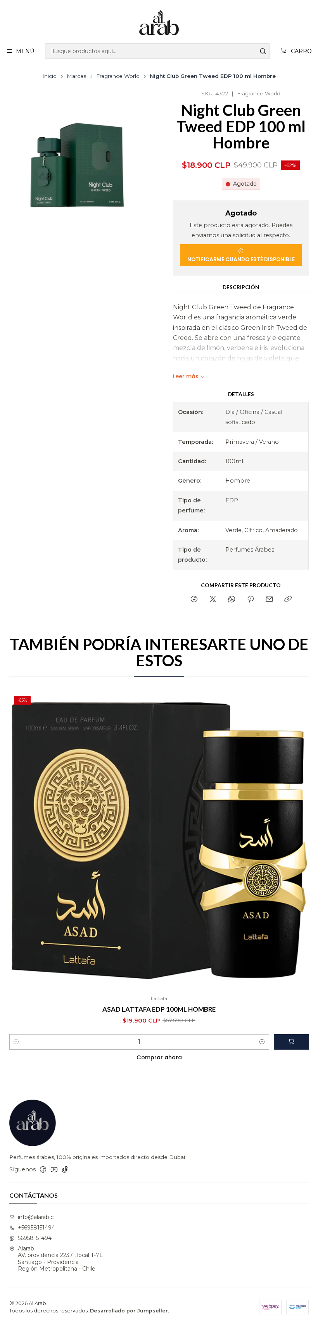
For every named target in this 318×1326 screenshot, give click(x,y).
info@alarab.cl (36, 1217)
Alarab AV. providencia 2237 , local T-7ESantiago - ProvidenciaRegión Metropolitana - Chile (60, 1259)
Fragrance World (118, 76)
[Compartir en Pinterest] (250, 600)
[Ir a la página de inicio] (159, 22)
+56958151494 (36, 1227)
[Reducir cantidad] (16, 1042)
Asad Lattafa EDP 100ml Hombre (159, 1009)
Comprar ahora (159, 1057)
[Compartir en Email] (269, 600)
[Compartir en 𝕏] (212, 600)
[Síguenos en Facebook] (43, 1169)
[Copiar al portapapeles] (288, 600)
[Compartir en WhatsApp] (231, 600)
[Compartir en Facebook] (194, 600)
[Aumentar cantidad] (262, 1042)
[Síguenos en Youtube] (54, 1169)
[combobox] (157, 51)
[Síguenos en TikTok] (65, 1169)
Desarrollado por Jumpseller (129, 1311)
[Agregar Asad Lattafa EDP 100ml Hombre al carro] (291, 1042)
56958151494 (35, 1238)
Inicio (49, 76)
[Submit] (263, 51)
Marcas (76, 76)
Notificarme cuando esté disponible (241, 259)
